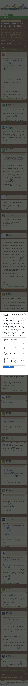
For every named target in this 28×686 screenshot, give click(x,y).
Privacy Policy (22, 371)
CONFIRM (8, 366)
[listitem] (14, 340)
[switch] (22, 343)
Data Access (14, 371)
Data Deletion (6, 371)
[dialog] (14, 343)
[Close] (25, 314)
